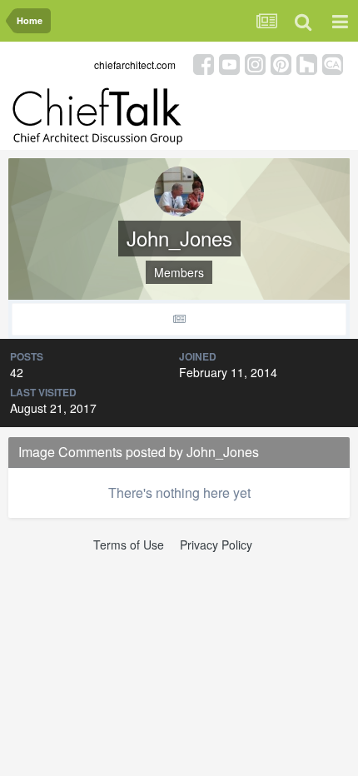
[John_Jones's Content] (179, 319)
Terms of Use (128, 544)
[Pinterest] (281, 63)
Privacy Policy (216, 544)
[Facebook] (203, 63)
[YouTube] (229, 63)
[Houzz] (306, 63)
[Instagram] (255, 63)
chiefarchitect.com (135, 64)
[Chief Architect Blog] (332, 63)
